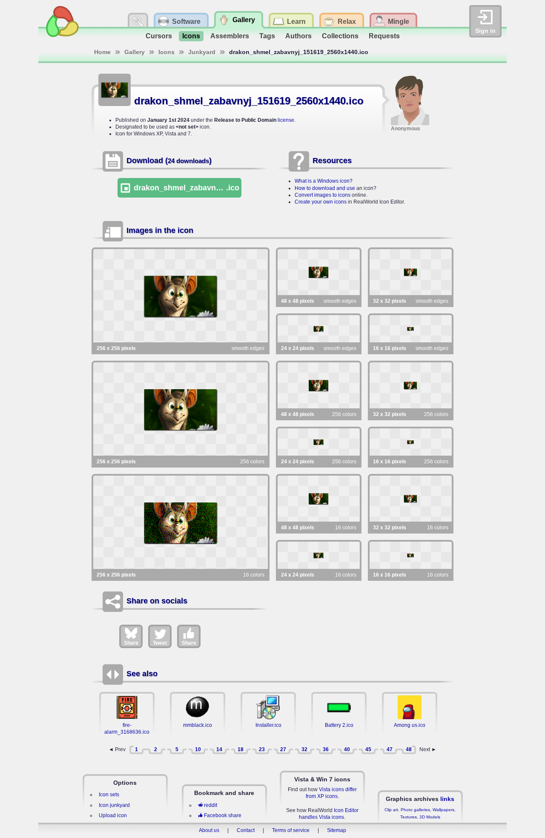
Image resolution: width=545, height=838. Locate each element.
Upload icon (113, 815)
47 (390, 749)
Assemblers (229, 36)
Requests (384, 36)
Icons (191, 36)
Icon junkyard (114, 805)
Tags (267, 36)
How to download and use (325, 188)
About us (209, 830)
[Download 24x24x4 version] (319, 555)
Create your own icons (321, 202)
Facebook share (222, 815)
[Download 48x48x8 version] (319, 385)
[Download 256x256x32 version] (181, 295)
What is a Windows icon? (324, 181)
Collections (340, 36)
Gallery (134, 52)
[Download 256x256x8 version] (181, 409)
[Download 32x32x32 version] (410, 272)
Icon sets (109, 795)
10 (198, 749)
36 (326, 749)
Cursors (159, 36)
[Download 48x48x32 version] (319, 272)
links (447, 798)
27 (283, 749)
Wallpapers (443, 809)
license (286, 120)
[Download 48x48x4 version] (319, 498)
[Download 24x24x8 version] (319, 442)
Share (131, 643)
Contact (246, 830)
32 (304, 749)
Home (102, 52)
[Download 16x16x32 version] (410, 328)
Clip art (391, 809)
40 (347, 749)
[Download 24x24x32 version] (319, 328)
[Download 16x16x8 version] (410, 442)
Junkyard (201, 52)
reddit (210, 805)
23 (262, 749)
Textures (408, 817)
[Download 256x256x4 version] (181, 522)
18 (241, 749)
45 (368, 749)
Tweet (160, 643)
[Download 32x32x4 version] (410, 498)
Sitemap (336, 830)
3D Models (429, 817)
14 (219, 749)
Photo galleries (415, 809)
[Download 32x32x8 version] (410, 385)
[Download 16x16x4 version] (410, 555)
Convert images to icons (322, 195)
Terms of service (291, 830)
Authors (298, 36)
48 (409, 749)
